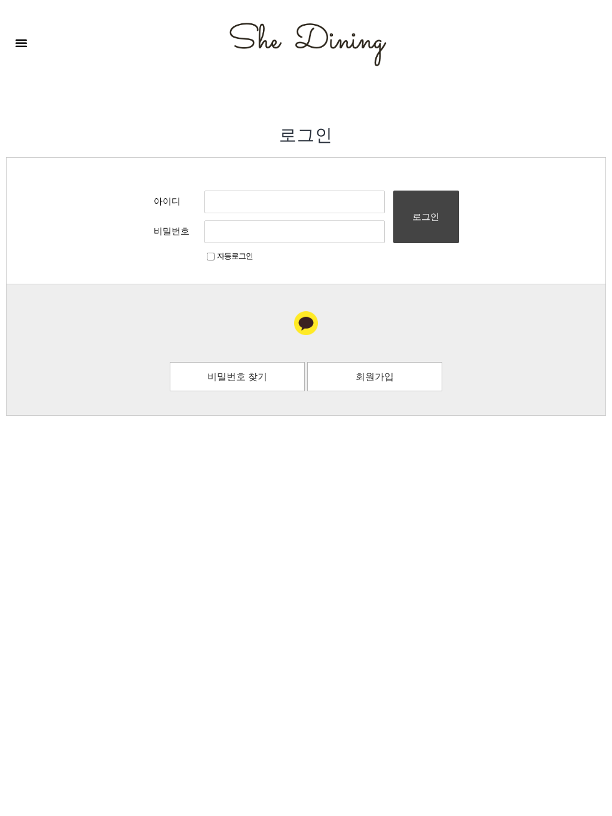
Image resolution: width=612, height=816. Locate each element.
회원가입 (375, 377)
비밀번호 (171, 231)
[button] (21, 43)
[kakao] (306, 323)
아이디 (167, 201)
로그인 (425, 216)
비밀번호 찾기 (237, 377)
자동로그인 (235, 256)
